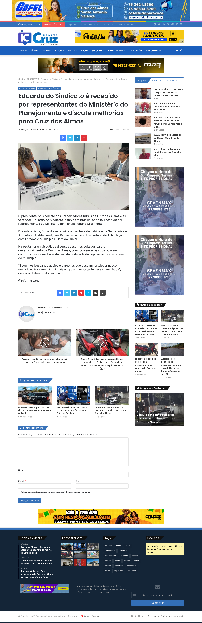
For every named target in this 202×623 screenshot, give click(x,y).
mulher (127, 561)
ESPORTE (59, 50)
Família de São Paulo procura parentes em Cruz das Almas (168, 106)
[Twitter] (70, 138)
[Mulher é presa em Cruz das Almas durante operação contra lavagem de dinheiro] (67, 562)
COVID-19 (123, 550)
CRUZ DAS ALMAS (27, 88)
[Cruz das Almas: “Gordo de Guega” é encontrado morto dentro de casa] (143, 93)
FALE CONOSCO (153, 50)
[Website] (39, 312)
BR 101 (128, 545)
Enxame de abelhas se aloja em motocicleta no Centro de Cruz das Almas (145, 365)
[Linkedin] (77, 138)
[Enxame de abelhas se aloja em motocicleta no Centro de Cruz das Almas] (146, 349)
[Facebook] (63, 138)
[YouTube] (50, 312)
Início (22, 79)
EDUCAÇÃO (136, 50)
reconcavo (131, 566)
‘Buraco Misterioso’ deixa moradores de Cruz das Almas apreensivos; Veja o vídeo (168, 122)
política (108, 566)
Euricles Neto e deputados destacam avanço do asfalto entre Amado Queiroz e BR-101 (171, 366)
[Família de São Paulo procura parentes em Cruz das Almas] (143, 107)
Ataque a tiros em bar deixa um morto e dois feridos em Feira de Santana (72, 410)
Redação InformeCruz (30, 129)
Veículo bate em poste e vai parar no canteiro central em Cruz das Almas (100, 24)
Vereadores (131, 571)
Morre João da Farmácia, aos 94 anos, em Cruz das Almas (167, 152)
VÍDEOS (34, 50)
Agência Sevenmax (92, 616)
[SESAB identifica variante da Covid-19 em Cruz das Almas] (143, 138)
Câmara (124, 556)
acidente (108, 545)
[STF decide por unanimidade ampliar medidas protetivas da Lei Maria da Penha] (93, 562)
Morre (117, 561)
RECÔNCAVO (33, 79)
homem (108, 561)
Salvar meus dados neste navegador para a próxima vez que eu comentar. (56, 492)
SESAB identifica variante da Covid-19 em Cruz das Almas (167, 138)
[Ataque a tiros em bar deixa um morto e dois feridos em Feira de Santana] (73, 395)
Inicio (23, 50)
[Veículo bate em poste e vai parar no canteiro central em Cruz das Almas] (112, 395)
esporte (135, 556)
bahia (118, 545)
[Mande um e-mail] (43, 129)
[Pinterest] (84, 138)
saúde (107, 571)
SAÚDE (84, 50)
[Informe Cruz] (38, 37)
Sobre (156, 616)
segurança (118, 571)
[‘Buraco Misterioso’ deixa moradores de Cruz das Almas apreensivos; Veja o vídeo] (143, 121)
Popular (142, 80)
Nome (21, 470)
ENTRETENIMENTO (117, 50)
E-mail (22, 481)
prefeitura (119, 566)
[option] (159, 409)
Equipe (164, 616)
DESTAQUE (42, 88)
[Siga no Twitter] (41, 129)
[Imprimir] (103, 293)
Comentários (174, 80)
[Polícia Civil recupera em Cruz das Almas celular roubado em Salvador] (35, 395)
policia (136, 561)
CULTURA (46, 50)
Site (78, 481)
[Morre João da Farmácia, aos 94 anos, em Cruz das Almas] (143, 153)
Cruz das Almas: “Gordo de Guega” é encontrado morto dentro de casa (168, 92)
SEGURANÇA (98, 50)
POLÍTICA (72, 50)
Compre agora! (176, 616)
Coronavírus (110, 550)
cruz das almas (111, 556)
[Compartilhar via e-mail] (95, 293)
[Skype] (88, 293)
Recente (156, 80)
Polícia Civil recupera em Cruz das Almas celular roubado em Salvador (35, 410)
